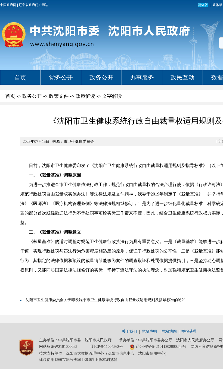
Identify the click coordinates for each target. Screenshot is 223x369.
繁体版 (217, 5)
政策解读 (85, 96)
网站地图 (169, 331)
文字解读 (112, 96)
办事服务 (142, 77)
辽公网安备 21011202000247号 (161, 347)
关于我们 (129, 331)
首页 (20, 77)
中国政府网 (8, 5)
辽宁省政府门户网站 (33, 5)
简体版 (203, 5)
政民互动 (182, 77)
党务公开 (61, 77)
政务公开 (101, 77)
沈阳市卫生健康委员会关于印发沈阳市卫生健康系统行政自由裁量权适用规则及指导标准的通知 (105, 300)
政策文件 (59, 96)
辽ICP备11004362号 (106, 347)
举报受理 (189, 331)
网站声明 (149, 331)
